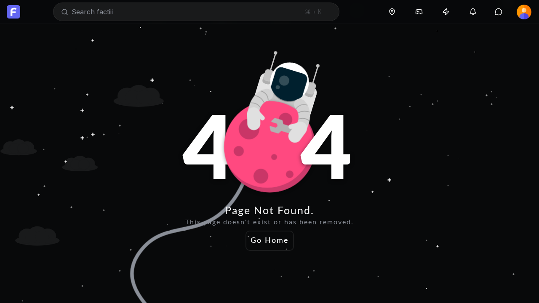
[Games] (419, 11)
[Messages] (498, 11)
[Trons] (446, 11)
